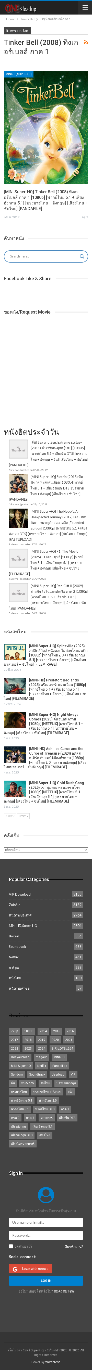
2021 (68, 1040)
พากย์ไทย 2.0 (48, 1100)
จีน (13, 1083)
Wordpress (53, 1362)
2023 (28, 1048)
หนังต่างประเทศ (20, 915)
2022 (14, 1048)
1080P (28, 1031)
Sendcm (17, 1074)
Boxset (14, 936)
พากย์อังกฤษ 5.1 (21, 1100)
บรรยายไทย (19, 1092)
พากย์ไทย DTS (44, 1109)
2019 (41, 1040)
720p (14, 1031)
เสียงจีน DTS (67, 1118)
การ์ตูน (14, 967)
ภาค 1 (65, 1109)
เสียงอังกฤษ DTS (21, 1135)
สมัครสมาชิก (64, 1291)
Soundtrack (17, 947)
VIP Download (20, 894)
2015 (56, 1031)
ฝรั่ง (70, 1092)
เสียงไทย (44, 1135)
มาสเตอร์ (47, 1118)
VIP (73, 1074)
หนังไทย (15, 978)
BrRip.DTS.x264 (62, 1048)
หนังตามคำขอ (19, 988)
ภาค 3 (30, 1118)
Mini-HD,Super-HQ (19, 74)
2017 (14, 1040)
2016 (70, 1031)
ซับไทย (45, 1083)
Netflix (14, 957)
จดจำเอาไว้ (23, 1246)
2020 (55, 1040)
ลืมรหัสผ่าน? (74, 1247)
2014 (43, 1031)
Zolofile (14, 905)
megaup (41, 1057)
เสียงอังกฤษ (18, 1126)
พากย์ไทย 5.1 (20, 1109)
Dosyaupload (20, 1057)
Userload (58, 1074)
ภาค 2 (15, 1118)
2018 (28, 1040)
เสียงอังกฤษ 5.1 (42, 1126)
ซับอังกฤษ (27, 1083)
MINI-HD (59, 1057)
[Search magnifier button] (82, 256)
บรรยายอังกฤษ (66, 1083)
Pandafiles (59, 1066)
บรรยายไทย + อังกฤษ (47, 1092)
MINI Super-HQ (21, 1066)
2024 (41, 1048)
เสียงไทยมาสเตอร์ (22, 1144)
